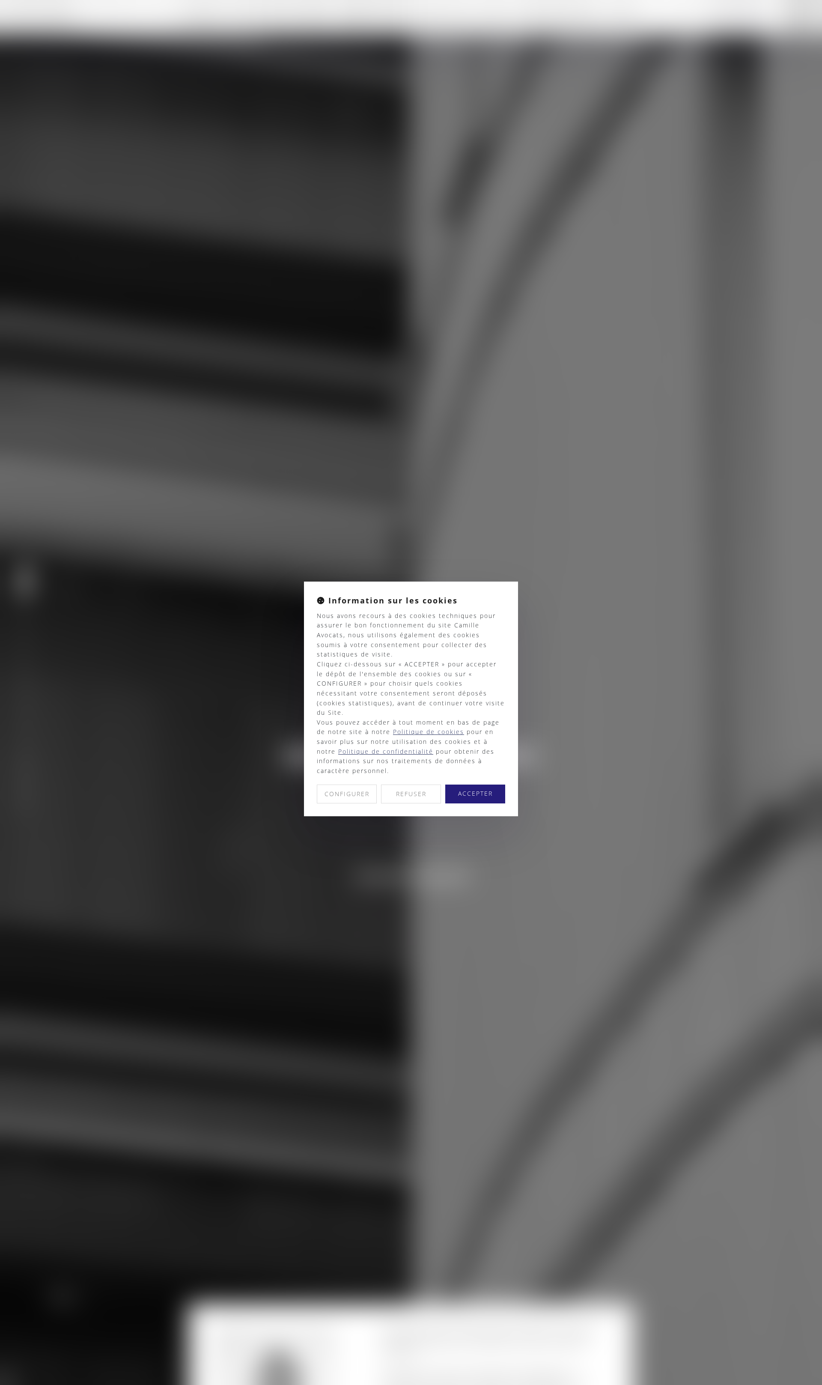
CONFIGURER (347, 794)
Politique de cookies (428, 732)
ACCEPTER (475, 793)
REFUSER (411, 794)
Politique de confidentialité (385, 751)
